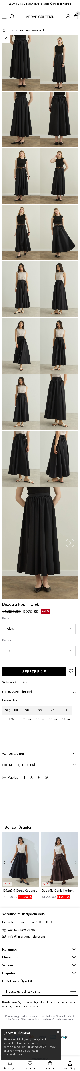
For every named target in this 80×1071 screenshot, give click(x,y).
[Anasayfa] (7, 30)
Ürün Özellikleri (17, 692)
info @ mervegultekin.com (26, 937)
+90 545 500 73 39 (21, 930)
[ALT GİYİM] (12, 30)
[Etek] (16, 30)
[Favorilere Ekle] (71, 671)
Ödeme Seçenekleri (18, 765)
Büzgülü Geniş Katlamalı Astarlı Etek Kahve (59, 891)
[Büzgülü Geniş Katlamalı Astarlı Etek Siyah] (21, 859)
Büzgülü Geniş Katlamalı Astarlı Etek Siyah (20, 891)
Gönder (73, 991)
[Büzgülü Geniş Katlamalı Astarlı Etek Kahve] (59, 859)
